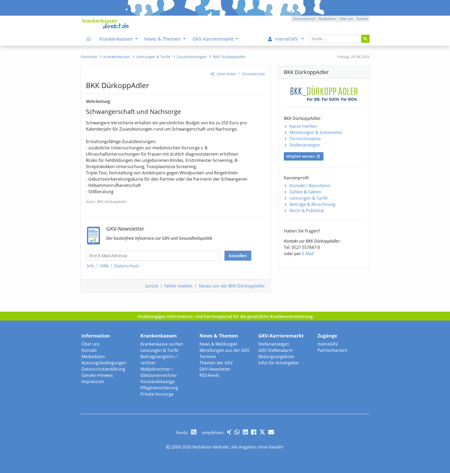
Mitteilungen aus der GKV (224, 350)
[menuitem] (88, 39)
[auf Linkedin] (245, 432)
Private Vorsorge (156, 394)
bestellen (238, 256)
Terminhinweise (305, 139)
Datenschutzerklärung (103, 369)
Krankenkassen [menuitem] (116, 39)
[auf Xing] (229, 432)
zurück (151, 286)
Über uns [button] (346, 18)
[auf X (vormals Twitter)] (262, 432)
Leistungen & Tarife (309, 198)
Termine (207, 356)
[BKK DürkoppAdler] (324, 92)
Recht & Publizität (307, 210)
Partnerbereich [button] (304, 18)
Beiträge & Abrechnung (312, 204)
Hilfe (104, 266)
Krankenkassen (158, 336)
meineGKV (327, 344)
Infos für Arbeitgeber (278, 363)
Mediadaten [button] (327, 18)
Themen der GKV (216, 363)
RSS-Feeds (209, 375)
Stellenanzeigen (305, 145)
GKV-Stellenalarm (275, 350)
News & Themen (218, 336)
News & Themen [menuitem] (163, 39)
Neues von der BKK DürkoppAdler (232, 286)
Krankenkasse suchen (161, 344)
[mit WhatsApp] (237, 432)
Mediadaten (93, 356)
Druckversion (253, 73)
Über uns (91, 344)
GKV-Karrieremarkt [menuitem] (213, 39)
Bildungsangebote (276, 356)
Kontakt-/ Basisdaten (310, 185)
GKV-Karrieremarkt (281, 336)
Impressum (93, 381)
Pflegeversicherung (159, 388)
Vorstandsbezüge (157, 381)
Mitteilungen (316, 132)
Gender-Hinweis (97, 375)
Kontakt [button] (362, 18)
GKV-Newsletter (214, 369)
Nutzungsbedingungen (104, 363)
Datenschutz (126, 266)
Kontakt (89, 350)
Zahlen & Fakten (305, 192)
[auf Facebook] (253, 432)
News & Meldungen (218, 344)
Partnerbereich (332, 350)
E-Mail (308, 253)
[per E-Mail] (271, 432)
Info (91, 266)
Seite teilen (226, 73)
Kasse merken (303, 126)
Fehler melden (178, 286)
